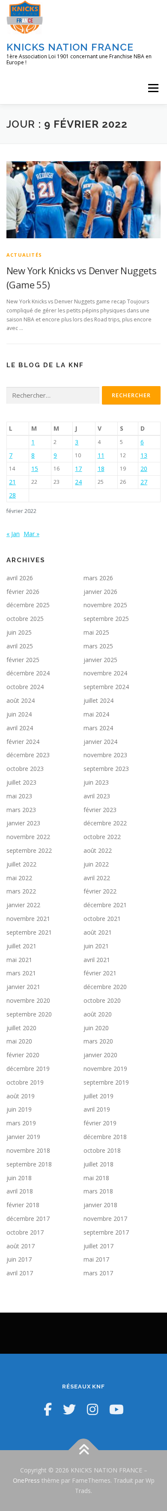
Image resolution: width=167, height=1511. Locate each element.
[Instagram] (92, 1409)
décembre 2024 (28, 673)
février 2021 (100, 973)
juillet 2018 (98, 1164)
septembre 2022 (29, 850)
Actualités (24, 255)
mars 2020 (98, 1041)
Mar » (31, 534)
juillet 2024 (98, 700)
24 (78, 482)
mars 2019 (21, 1123)
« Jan (13, 534)
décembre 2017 (28, 1218)
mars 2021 (21, 973)
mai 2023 (19, 796)
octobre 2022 (102, 837)
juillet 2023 (21, 782)
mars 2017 (98, 1273)
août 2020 (98, 1014)
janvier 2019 (23, 1137)
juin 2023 (96, 782)
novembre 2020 (28, 1000)
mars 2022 (21, 891)
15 (34, 469)
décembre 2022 (105, 823)
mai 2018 (96, 1178)
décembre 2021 (105, 905)
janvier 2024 (100, 742)
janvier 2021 (23, 987)
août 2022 (98, 850)
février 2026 (22, 592)
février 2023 (100, 810)
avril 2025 (19, 646)
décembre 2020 (105, 987)
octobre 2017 (25, 1232)
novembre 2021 (28, 918)
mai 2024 (96, 714)
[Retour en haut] (84, 1450)
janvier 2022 (23, 905)
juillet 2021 (21, 946)
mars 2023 (21, 810)
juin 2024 (19, 714)
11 (101, 455)
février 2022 (100, 891)
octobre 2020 (102, 1000)
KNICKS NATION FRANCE (70, 47)
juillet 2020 (21, 1028)
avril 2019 (97, 1109)
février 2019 (100, 1123)
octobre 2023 (25, 768)
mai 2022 (19, 878)
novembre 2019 (105, 1068)
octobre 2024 (25, 687)
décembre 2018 (105, 1137)
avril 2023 (97, 796)
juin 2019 (19, 1109)
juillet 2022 (21, 864)
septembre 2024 (106, 687)
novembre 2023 (105, 755)
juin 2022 (96, 864)
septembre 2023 (106, 768)
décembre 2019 (28, 1068)
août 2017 (20, 1246)
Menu (153, 88)
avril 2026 (19, 578)
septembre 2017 (106, 1232)
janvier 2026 (100, 592)
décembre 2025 (28, 605)
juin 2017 (19, 1259)
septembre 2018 (29, 1164)
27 (143, 482)
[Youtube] (116, 1409)
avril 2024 (19, 728)
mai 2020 (19, 1041)
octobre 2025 (25, 619)
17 (78, 469)
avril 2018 (19, 1191)
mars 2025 (98, 646)
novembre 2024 (105, 673)
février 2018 (22, 1205)
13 (143, 455)
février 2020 (22, 1055)
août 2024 (20, 700)
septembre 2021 (29, 932)
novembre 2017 (105, 1218)
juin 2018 (19, 1178)
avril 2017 (19, 1273)
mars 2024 (98, 728)
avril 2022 (97, 878)
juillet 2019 (98, 1096)
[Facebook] (48, 1409)
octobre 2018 (102, 1150)
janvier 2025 (100, 660)
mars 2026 (98, 578)
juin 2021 (96, 946)
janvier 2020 (100, 1055)
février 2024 (22, 742)
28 (12, 495)
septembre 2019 (106, 1082)
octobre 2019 (25, 1082)
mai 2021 (19, 960)
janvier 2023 (23, 823)
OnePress (26, 1480)
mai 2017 (96, 1259)
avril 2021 (97, 960)
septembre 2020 (29, 1014)
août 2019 (20, 1096)
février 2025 (22, 660)
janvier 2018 (100, 1205)
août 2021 (98, 932)
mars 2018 (98, 1191)
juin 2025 (19, 632)
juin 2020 (96, 1028)
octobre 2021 (102, 918)
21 (12, 482)
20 (143, 469)
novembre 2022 (28, 837)
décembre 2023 (28, 755)
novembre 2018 (28, 1150)
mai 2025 (96, 632)
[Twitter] (69, 1409)
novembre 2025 (105, 605)
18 (101, 469)
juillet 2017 (98, 1246)
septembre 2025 (106, 619)
